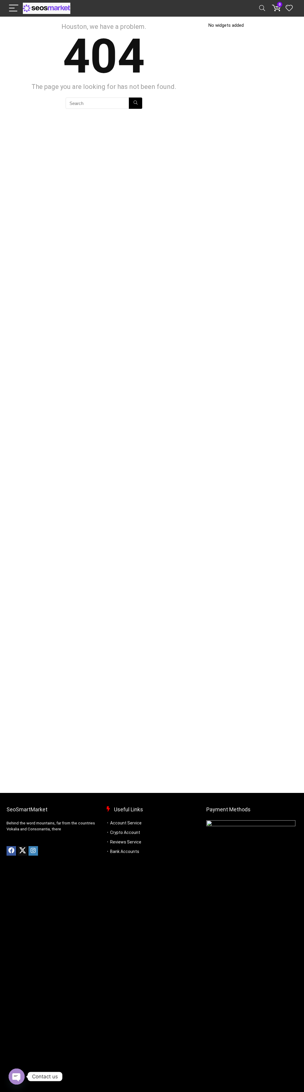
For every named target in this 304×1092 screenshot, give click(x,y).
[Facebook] (11, 851)
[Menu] (14, 8)
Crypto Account (125, 832)
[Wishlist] (289, 8)
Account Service (126, 823)
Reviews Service (125, 842)
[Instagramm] (33, 851)
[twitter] (22, 851)
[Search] (262, 8)
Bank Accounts (124, 851)
